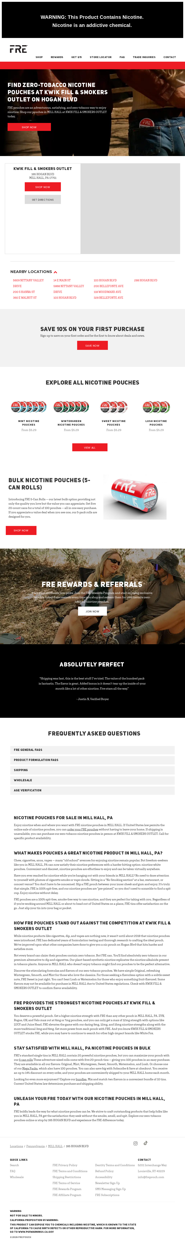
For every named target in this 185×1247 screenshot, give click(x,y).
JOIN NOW (92, 611)
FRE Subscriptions (107, 1195)
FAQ (122, 57)
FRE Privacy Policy (65, 1165)
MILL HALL (55, 1146)
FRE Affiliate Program (67, 1195)
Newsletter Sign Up (107, 1183)
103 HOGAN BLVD (64, 297)
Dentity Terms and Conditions (115, 1165)
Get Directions (43, 200)
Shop (39, 57)
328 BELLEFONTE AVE (108, 297)
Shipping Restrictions (67, 1177)
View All (90, 447)
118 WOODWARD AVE (107, 291)
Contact (170, 57)
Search (14, 1165)
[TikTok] (146, 1146)
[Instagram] (135, 1146)
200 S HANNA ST (24, 291)
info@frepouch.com (151, 1177)
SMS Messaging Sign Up (110, 1189)
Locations (16, 1146)
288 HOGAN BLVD (145, 280)
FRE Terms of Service (66, 1183)
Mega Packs (30, 1068)
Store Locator (101, 57)
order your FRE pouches (82, 829)
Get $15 (76, 57)
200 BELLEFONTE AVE (109, 286)
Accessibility (103, 1177)
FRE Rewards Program (67, 1189)
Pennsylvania (35, 1146)
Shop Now (29, 127)
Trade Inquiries (144, 57)
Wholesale (17, 1177)
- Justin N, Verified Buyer (92, 699)
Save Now (92, 346)
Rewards (57, 57)
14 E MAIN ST (62, 280)
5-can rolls (26, 1059)
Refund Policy (104, 1171)
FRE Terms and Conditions (70, 1171)
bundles (81, 1079)
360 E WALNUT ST (25, 297)
